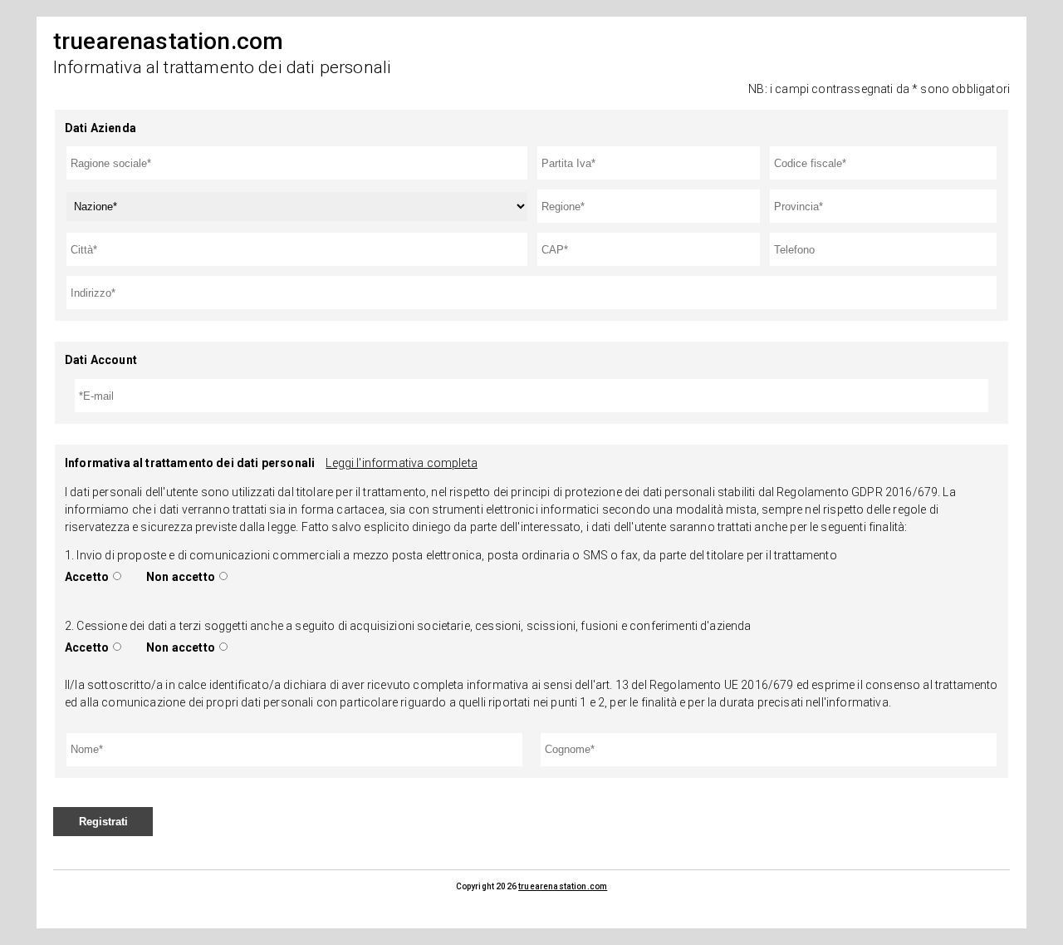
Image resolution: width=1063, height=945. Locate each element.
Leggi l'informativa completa (401, 463)
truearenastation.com (562, 886)
